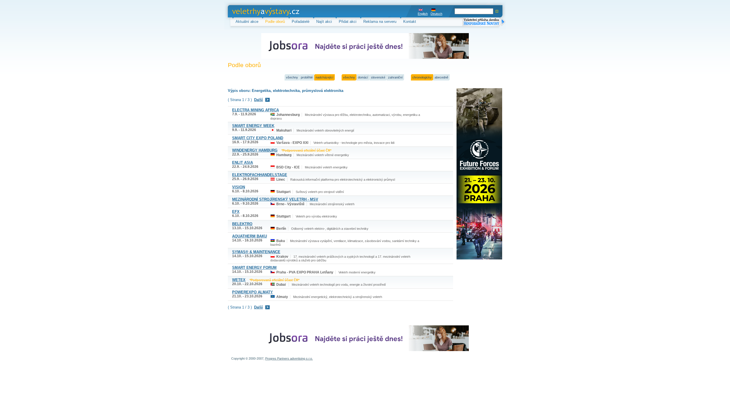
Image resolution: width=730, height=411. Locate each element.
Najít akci (324, 21)
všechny (292, 77)
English (423, 13)
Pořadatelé (300, 21)
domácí (363, 77)
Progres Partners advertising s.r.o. (289, 358)
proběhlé (307, 77)
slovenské (378, 77)
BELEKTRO (242, 224)
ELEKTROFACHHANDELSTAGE (259, 175)
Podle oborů (275, 21)
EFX (236, 211)
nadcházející (324, 77)
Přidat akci (347, 21)
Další (258, 100)
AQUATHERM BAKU (249, 236)
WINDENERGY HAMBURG (254, 150)
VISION (238, 187)
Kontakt (409, 21)
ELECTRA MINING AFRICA (255, 110)
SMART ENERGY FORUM (254, 267)
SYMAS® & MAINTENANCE (256, 252)
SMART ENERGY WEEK (253, 126)
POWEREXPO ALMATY (252, 292)
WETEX (239, 280)
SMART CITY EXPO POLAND (257, 138)
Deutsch (436, 13)
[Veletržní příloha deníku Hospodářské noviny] (484, 22)
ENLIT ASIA (242, 162)
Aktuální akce (247, 21)
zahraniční (395, 77)
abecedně (441, 77)
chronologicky (422, 77)
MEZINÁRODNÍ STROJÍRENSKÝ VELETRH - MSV (275, 199)
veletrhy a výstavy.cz (249, 11)
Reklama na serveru (379, 21)
